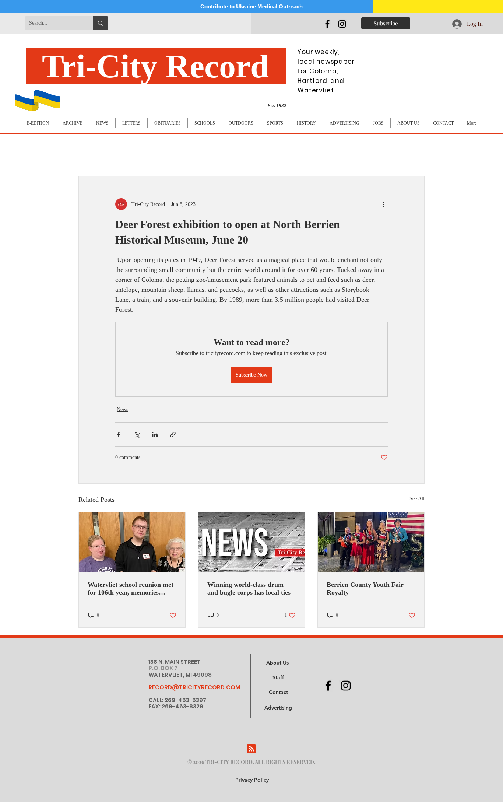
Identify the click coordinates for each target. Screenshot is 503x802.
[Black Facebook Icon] (327, 24)
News (122, 409)
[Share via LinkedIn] (154, 434)
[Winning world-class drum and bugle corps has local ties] (251, 542)
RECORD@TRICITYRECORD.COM (194, 687)
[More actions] (383, 204)
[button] (278, 708)
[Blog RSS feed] (251, 749)
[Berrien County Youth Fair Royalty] (371, 542)
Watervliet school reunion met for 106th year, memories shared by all (130, 588)
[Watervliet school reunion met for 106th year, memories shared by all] (132, 542)
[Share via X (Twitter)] (136, 434)
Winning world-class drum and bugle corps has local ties (249, 588)
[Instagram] (342, 24)
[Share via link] (172, 434)
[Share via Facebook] (118, 434)
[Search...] (100, 23)
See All (417, 498)
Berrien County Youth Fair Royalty (365, 588)
